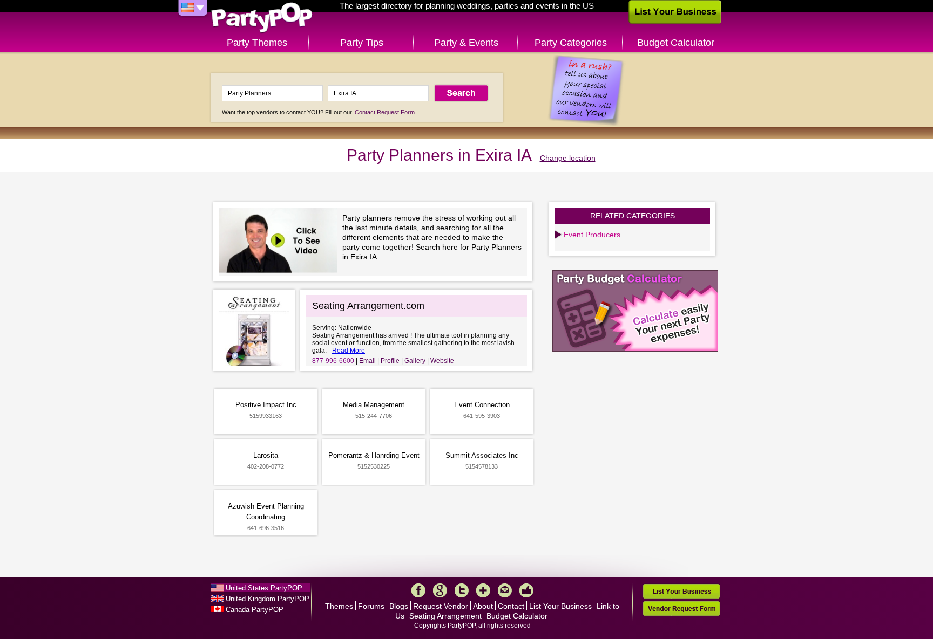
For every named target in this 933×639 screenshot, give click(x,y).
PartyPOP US (262, 18)
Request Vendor (440, 606)
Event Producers (592, 234)
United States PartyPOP (264, 588)
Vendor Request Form (681, 608)
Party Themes (257, 42)
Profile (390, 361)
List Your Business (560, 606)
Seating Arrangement (445, 615)
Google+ (440, 590)
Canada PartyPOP (254, 610)
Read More (348, 350)
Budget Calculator (675, 42)
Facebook (418, 590)
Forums (371, 606)
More (483, 590)
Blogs (398, 606)
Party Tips (361, 42)
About (483, 606)
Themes (339, 606)
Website (442, 361)
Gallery (414, 361)
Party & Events (466, 42)
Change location (568, 158)
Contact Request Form (385, 112)
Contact (511, 606)
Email (367, 361)
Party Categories (571, 42)
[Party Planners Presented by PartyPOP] (280, 242)
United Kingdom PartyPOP (267, 599)
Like (526, 590)
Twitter (462, 590)
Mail (505, 590)
